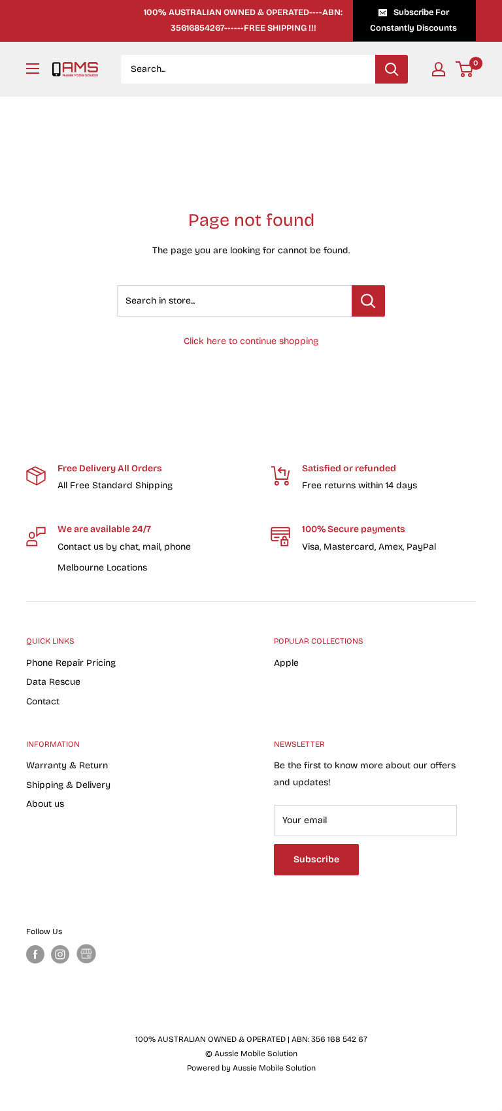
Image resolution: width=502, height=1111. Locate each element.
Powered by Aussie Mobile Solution (251, 1067)
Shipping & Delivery (68, 784)
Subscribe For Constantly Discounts (413, 20)
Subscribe (316, 859)
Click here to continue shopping (251, 341)
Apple (286, 662)
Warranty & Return (67, 765)
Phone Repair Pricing (71, 662)
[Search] (391, 69)
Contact (42, 701)
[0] (465, 69)
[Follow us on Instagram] (60, 954)
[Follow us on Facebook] (35, 954)
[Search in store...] (368, 301)
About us (45, 803)
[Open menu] (32, 68)
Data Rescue (53, 681)
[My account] (438, 69)
